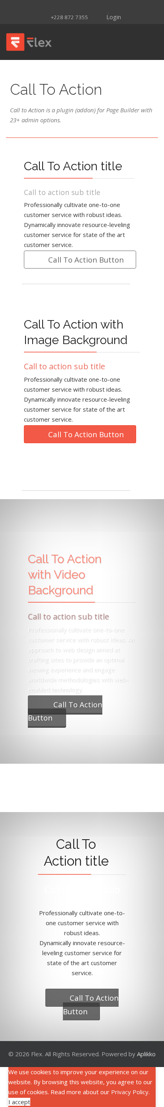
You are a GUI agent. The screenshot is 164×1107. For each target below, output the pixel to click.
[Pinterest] (71, 7)
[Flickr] (102, 7)
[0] (150, 42)
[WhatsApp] (123, 7)
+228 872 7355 (69, 17)
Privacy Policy (129, 1092)
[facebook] (40, 7)
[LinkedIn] (92, 7)
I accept (19, 1102)
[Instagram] (61, 7)
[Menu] (99, 42)
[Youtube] (82, 7)
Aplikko (146, 1054)
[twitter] (51, 7)
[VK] (113, 7)
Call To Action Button (85, 260)
